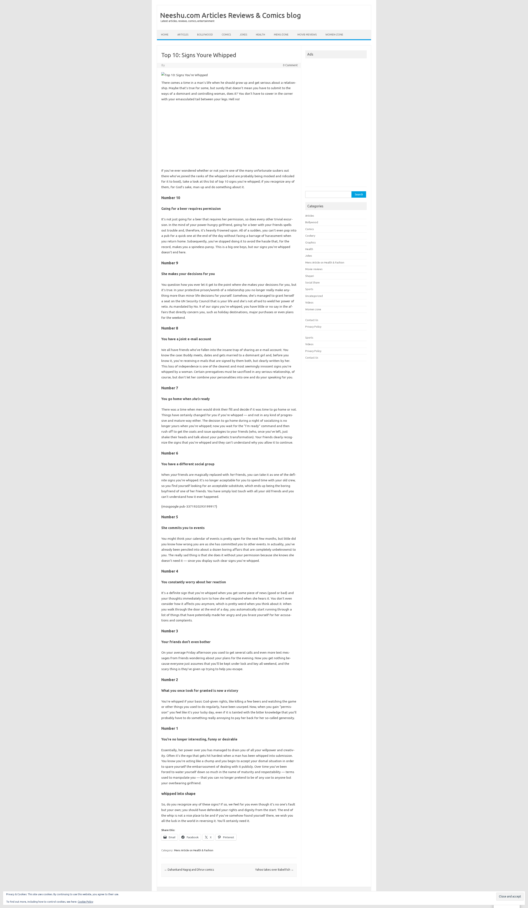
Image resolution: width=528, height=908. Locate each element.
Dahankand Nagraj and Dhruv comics (189, 869)
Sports (309, 289)
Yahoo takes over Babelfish (274, 869)
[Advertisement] (229, 135)
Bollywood (205, 34)
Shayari (309, 275)
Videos (309, 302)
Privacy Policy (313, 326)
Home (165, 34)
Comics (226, 34)
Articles (182, 34)
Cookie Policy (85, 901)
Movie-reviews (307, 34)
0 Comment (290, 65)
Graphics (310, 242)
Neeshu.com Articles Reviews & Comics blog (230, 15)
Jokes (243, 34)
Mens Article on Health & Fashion (193, 850)
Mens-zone (281, 34)
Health (260, 34)
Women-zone (334, 34)
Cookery (310, 235)
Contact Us (311, 320)
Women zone (313, 309)
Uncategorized (314, 295)
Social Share (312, 282)
